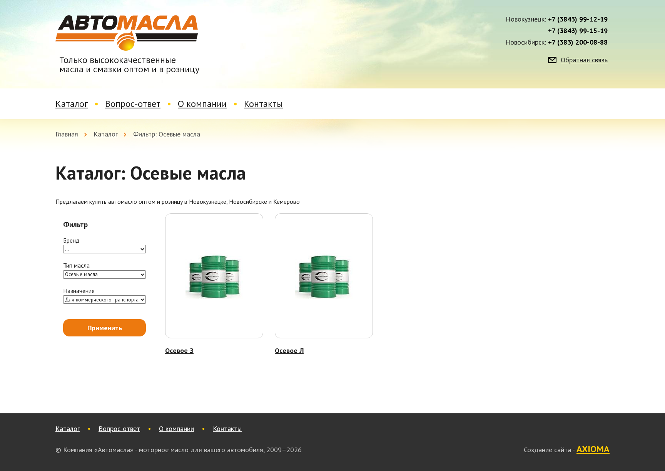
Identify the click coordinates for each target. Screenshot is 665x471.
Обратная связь (584, 60)
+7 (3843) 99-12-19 (578, 19)
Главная (66, 134)
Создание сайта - (567, 449)
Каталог (71, 104)
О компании (202, 104)
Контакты (263, 104)
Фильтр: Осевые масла (166, 134)
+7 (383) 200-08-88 (578, 42)
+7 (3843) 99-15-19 (578, 31)
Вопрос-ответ (132, 104)
